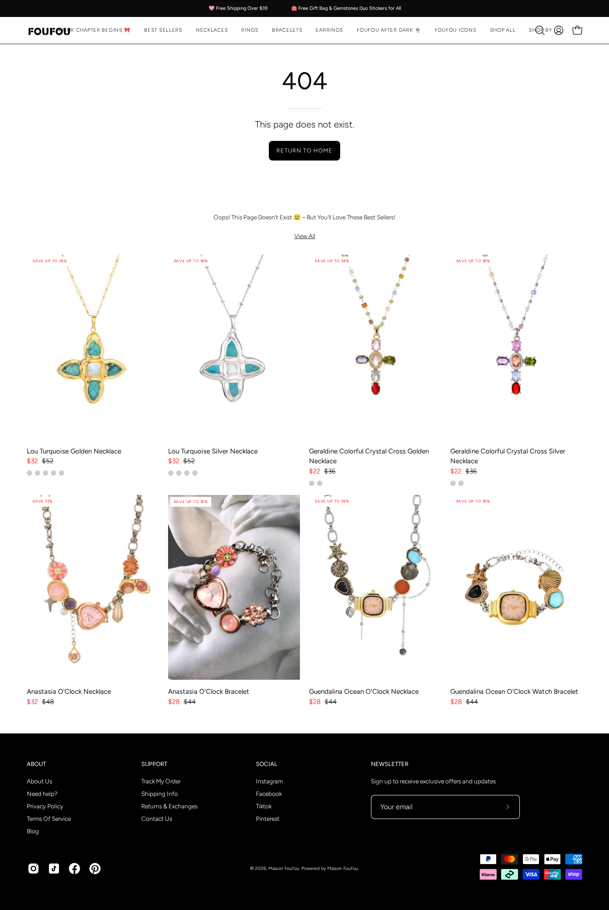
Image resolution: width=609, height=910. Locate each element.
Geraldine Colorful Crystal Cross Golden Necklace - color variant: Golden (311, 483)
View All (304, 235)
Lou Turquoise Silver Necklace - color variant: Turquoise (178, 473)
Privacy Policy (45, 806)
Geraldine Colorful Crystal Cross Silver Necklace (507, 456)
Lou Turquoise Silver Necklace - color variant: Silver (170, 473)
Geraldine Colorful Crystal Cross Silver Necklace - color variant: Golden (461, 483)
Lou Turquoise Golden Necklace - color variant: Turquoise (29, 473)
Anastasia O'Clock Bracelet (208, 692)
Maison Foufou (283, 868)
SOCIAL (266, 763)
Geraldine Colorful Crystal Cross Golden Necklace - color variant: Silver (319, 483)
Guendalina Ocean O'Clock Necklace (364, 692)
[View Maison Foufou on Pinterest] (95, 868)
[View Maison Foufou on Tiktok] (54, 868)
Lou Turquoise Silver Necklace (213, 451)
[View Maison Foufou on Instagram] (33, 868)
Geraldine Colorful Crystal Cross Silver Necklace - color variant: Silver (453, 483)
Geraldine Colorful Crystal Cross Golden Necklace (369, 456)
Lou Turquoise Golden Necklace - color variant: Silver (53, 473)
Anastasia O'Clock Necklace (69, 692)
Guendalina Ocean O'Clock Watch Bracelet (514, 692)
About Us (39, 781)
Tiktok (264, 806)
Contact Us (156, 818)
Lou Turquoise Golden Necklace (74, 451)
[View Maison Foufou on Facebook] (74, 868)
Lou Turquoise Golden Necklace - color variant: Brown (37, 473)
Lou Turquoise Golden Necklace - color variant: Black (45, 473)
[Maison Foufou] (49, 30)
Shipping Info (159, 793)
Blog (33, 831)
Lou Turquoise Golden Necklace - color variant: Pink (61, 473)
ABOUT (36, 763)
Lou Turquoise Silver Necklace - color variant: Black (195, 473)
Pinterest (268, 818)
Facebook (269, 793)
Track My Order (161, 781)
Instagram (269, 781)
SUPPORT (154, 763)
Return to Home (304, 150)
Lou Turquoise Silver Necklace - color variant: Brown (186, 473)
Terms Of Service (49, 818)
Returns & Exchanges (169, 806)
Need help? (42, 793)
